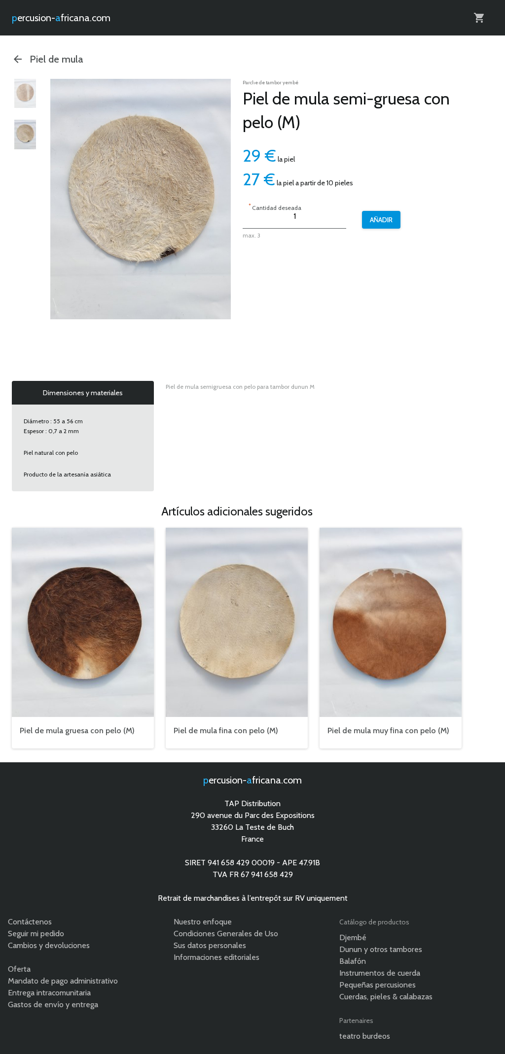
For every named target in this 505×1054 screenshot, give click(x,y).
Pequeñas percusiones (377, 984)
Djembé (352, 937)
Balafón (352, 961)
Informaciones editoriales (216, 957)
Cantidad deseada (275, 207)
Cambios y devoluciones (49, 945)
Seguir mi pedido (36, 933)
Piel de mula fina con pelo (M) (226, 730)
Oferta (19, 969)
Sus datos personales (210, 945)
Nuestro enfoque (203, 921)
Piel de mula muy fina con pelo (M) (388, 730)
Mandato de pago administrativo (63, 981)
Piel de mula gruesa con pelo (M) (77, 730)
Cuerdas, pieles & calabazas (386, 996)
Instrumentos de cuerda (379, 973)
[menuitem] (25, 93)
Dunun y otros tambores (380, 949)
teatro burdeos (364, 1036)
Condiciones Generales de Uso (226, 933)
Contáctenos (30, 921)
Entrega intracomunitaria (49, 992)
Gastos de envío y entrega (53, 1004)
